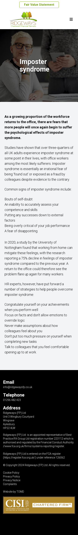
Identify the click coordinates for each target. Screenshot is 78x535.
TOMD (20, 491)
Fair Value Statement (39, 4)
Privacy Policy (11, 476)
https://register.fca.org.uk (19, 457)
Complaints (10, 484)
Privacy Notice (11, 480)
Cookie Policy (11, 472)
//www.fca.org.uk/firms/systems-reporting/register (33, 446)
